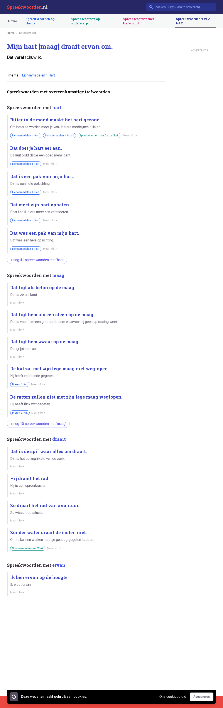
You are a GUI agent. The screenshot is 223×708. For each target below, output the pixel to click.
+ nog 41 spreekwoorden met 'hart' (37, 260)
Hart (52, 75)
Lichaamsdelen (33, 75)
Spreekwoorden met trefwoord (138, 21)
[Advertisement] (86, 614)
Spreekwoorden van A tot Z (193, 21)
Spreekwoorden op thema (39, 21)
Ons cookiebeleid (172, 696)
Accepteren (203, 698)
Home (12, 21)
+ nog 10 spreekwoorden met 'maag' (38, 424)
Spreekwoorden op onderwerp (85, 21)
